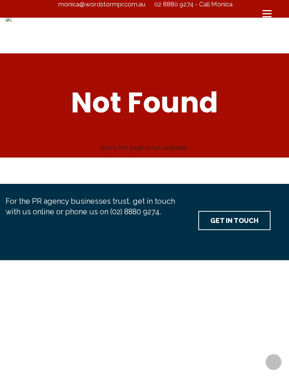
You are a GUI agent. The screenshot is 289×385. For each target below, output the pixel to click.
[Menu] (267, 13)
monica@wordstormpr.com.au (101, 4)
